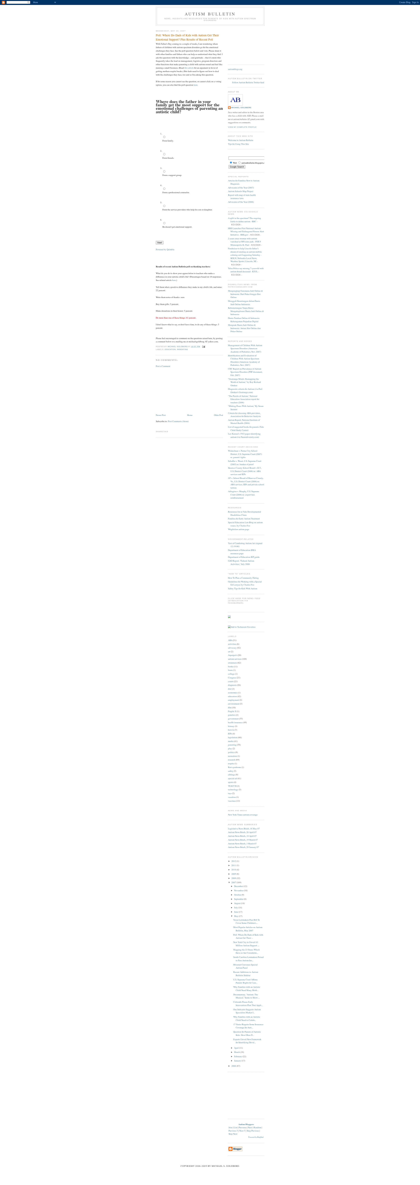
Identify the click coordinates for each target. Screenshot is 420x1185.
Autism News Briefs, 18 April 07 (242, 835)
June (236, 911)
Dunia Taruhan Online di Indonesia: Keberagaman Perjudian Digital (244, 320)
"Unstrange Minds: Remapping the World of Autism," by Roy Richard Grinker (244, 382)
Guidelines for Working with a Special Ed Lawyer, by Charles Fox (245, 583)
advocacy (232, 647)
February (238, 1056)
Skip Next (233, 1133)
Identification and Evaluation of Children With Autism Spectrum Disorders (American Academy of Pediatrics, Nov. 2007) (244, 360)
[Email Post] (203, 346)
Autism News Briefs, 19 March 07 (243, 839)
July (236, 907)
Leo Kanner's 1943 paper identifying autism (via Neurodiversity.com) (244, 435)
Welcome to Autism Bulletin (240, 140)
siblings (231, 774)
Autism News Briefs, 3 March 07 (242, 843)
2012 (234, 861)
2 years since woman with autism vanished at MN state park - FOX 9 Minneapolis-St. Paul (244, 241)
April (236, 1047)
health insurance (235, 722)
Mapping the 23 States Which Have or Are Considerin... (246, 951)
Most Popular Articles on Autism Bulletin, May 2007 (247, 929)
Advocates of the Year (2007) (241, 187)
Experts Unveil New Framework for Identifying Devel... (247, 1041)
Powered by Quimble (165, 249)
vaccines (232, 800)
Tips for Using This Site (238, 143)
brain (230, 670)
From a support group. (172, 175)
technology (233, 789)
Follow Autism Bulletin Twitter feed (248, 82)
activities (232, 643)
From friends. (168, 157)
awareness (232, 662)
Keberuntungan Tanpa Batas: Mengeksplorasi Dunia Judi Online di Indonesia (246, 311)
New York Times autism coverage (243, 814)
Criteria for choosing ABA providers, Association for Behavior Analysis (244, 415)
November (239, 890)
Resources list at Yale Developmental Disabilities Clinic (244, 513)
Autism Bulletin (210, 14)
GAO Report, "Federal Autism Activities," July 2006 (241, 562)
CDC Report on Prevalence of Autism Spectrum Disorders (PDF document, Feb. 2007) (245, 372)
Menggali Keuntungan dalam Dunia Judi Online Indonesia (244, 302)
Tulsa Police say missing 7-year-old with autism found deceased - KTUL (246, 270)
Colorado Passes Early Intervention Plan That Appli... (248, 1003)
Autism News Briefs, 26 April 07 (242, 832)
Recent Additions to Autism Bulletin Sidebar (245, 974)
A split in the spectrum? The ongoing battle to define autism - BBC (244, 220)
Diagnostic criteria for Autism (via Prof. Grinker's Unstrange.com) (245, 390)
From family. (168, 140)
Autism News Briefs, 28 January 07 (243, 847)
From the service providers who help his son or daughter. (187, 209)
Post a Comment (163, 366)
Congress (232, 677)
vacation (232, 797)
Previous (242, 1127)
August (237, 903)
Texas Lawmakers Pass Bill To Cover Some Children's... (246, 921)
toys (230, 793)
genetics (231, 714)
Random (257, 1127)
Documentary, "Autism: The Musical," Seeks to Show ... (246, 996)
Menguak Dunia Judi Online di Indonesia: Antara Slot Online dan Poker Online (244, 328)
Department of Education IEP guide (244, 556)
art (229, 651)
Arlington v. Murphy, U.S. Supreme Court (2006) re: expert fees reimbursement (243, 494)
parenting (182, 349)
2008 (234, 878)
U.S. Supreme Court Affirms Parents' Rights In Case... (245, 981)
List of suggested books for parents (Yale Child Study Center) (246, 428)
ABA (230, 640)
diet (229, 688)
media (230, 741)
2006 (234, 1065)
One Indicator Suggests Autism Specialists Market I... (247, 1011)
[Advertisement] (180, 390)
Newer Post (161, 415)
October (238, 894)
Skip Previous (253, 1130)
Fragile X (232, 711)
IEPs (230, 733)
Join (230, 1127)
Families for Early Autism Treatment (244, 518)
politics (231, 752)
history (231, 726)
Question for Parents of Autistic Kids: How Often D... (247, 1033)
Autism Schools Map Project (240, 191)
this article (189, 67)
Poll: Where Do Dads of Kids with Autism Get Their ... (248, 936)
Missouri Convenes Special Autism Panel (245, 966)
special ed (232, 778)
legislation (233, 737)
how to (231, 729)
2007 (234, 882)
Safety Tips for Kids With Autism (242, 588)
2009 (234, 873)
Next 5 (242, 1130)
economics (233, 692)
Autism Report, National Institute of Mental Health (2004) (244, 421)
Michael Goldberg (241, 107)
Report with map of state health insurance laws (242, 196)
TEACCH (232, 785)
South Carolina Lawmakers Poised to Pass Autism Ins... (248, 959)
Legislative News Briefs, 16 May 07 (244, 828)
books (230, 666)
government (233, 718)
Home (189, 415)
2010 (234, 869)
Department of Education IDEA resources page (242, 552)
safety (230, 770)
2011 (234, 865)
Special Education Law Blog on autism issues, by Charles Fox (245, 524)
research (231, 759)
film (229, 707)
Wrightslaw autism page (238, 529)
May (236, 916)
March (237, 1052)
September (239, 898)
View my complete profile (242, 127)
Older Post (218, 415)
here (196, 84)
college (231, 673)
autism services (235, 658)
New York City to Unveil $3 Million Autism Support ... (246, 944)
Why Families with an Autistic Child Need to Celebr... (246, 1018)
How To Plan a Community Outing (243, 577)
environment (233, 703)
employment (233, 699)
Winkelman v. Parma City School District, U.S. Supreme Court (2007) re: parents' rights (245, 454)
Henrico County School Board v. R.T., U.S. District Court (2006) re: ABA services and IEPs (245, 471)
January (238, 1060)
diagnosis (232, 684)
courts (230, 681)
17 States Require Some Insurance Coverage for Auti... (248, 1026)
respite (231, 763)
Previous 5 (233, 1130)
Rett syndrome (234, 767)
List (235, 1127)
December (238, 886)
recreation (232, 756)
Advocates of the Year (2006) (241, 201)
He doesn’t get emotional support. (177, 226)
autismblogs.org (235, 69)
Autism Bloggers (246, 1124)
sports (230, 782)
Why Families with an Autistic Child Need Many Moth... (246, 988)
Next (250, 1127)
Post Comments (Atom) (178, 421)
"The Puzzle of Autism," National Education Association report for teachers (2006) (243, 399)
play (230, 748)
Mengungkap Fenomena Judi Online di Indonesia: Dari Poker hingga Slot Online (245, 294)
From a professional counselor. (175, 192)
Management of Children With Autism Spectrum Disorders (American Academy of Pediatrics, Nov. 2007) (245, 348)
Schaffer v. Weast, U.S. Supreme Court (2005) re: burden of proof (244, 462)
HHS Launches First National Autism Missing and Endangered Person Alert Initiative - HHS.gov (246, 231)
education (170, 349)
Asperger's (232, 655)
